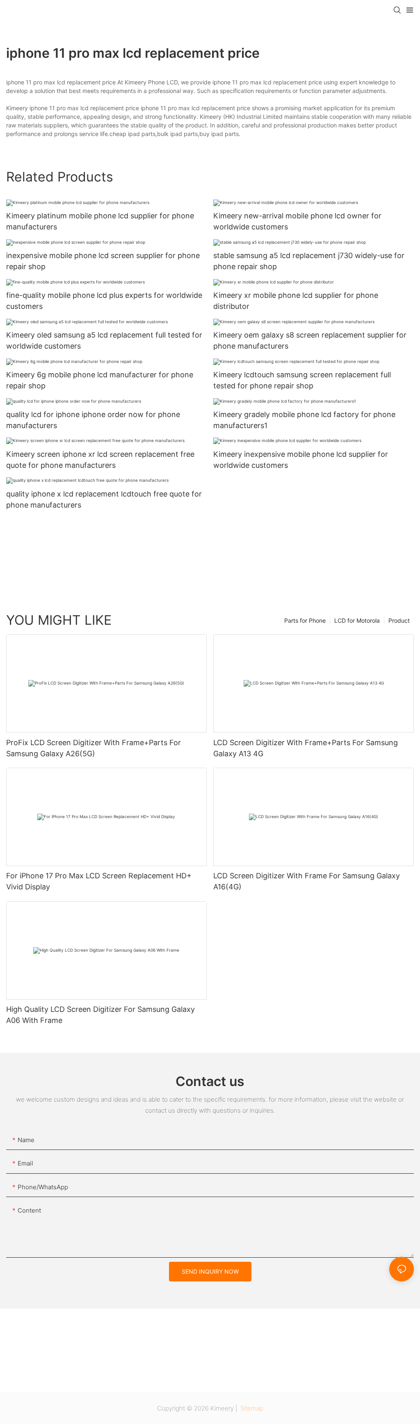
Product (399, 620)
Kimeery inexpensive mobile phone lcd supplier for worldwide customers (300, 459)
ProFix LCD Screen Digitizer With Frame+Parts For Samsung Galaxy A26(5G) (93, 748)
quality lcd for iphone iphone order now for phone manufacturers (93, 420)
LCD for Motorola (357, 620)
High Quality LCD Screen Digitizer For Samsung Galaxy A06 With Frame (100, 1015)
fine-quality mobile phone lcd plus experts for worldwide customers (104, 301)
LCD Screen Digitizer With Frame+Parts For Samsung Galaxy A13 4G (305, 748)
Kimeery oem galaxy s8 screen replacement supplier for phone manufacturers (309, 340)
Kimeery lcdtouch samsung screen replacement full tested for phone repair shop (302, 380)
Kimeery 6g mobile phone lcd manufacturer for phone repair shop (99, 380)
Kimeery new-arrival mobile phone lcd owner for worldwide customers (297, 221)
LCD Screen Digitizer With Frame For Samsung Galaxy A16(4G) (306, 881)
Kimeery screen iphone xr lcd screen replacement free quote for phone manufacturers (100, 459)
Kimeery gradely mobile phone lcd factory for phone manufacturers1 (304, 420)
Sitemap (251, 1408)
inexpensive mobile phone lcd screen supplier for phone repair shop (103, 261)
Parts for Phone (305, 620)
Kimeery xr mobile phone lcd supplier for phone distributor (295, 301)
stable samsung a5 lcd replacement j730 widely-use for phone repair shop (308, 261)
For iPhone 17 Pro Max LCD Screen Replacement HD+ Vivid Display (99, 881)
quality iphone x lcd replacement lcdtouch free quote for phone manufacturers (104, 499)
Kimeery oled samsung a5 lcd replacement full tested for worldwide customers (104, 340)
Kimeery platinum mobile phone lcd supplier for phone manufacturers (100, 221)
